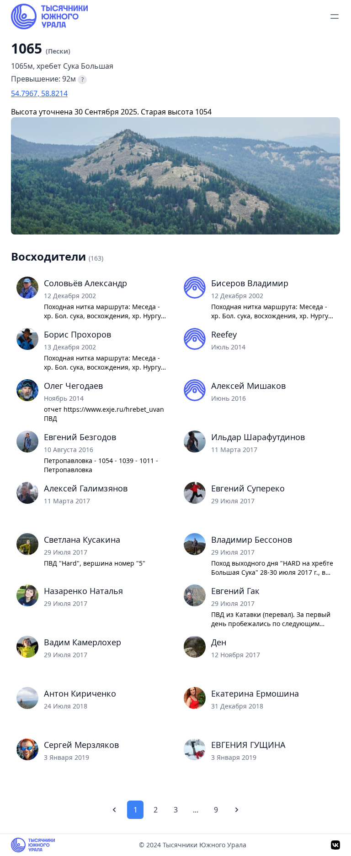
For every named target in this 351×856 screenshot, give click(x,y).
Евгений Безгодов (80, 436)
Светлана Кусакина (82, 539)
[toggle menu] (334, 16)
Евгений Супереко (248, 488)
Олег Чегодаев (73, 385)
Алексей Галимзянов (86, 488)
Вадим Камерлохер (82, 642)
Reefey (224, 334)
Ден (218, 642)
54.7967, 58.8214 (39, 93)
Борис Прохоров (77, 334)
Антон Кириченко (80, 693)
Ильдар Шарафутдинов (258, 436)
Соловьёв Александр (85, 283)
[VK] (335, 845)
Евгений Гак (235, 590)
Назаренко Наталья (83, 590)
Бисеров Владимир (249, 283)
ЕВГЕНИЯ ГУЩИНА (248, 744)
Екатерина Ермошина (255, 693)
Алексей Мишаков (248, 385)
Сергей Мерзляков (81, 744)
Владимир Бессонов (251, 539)
